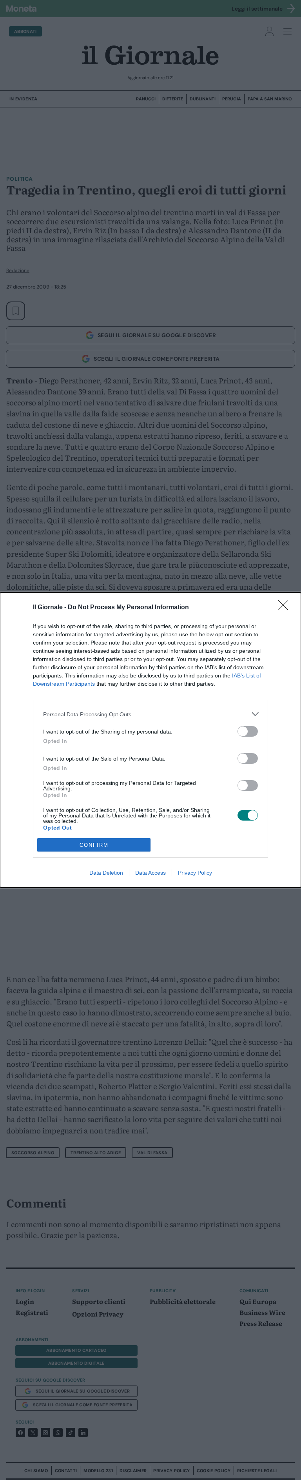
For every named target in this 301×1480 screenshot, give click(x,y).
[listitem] (150, 714)
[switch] (248, 731)
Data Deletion (106, 873)
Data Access (150, 873)
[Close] (285, 607)
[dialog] (150, 740)
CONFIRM (94, 845)
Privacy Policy (195, 873)
